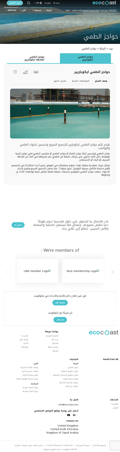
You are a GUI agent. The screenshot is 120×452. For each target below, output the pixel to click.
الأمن (24, 10)
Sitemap (24, 347)
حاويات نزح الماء (71, 386)
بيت (111, 48)
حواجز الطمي (73, 367)
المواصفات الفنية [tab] (80, 81)
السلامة (37, 10)
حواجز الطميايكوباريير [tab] (85, 58)
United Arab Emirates (64, 429)
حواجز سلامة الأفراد (30, 375)
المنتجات (55, 343)
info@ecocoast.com (68, 404)
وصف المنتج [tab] (101, 81)
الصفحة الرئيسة (52, 336)
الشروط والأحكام (99, 445)
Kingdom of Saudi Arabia (62, 432)
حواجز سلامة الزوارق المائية (27, 379)
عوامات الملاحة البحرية (29, 367)
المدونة (55, 351)
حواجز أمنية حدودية (30, 387)
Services (12, 10)
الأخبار (25, 343)
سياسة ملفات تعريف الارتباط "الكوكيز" (28, 445)
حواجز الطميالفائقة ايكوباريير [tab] (34, 58)
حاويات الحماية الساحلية (68, 382)
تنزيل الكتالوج (15, 3)
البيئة (49, 10)
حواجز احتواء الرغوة (70, 379)
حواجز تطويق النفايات (69, 371)
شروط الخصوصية (83, 445)
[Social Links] (74, 415)
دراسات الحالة (53, 347)
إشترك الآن (60, 302)
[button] (113, 272)
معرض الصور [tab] (60, 81)
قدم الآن (60, 319)
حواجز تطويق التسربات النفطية (65, 375)
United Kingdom (68, 425)
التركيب (115, 408)
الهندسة (114, 404)
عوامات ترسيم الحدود (29, 371)
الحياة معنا (24, 339)
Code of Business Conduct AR (60, 445)
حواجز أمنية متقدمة (30, 391)
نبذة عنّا (56, 3)
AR (38, 3)
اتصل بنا (48, 3)
